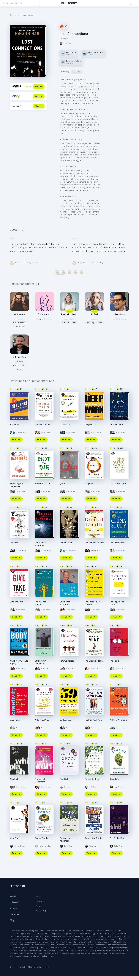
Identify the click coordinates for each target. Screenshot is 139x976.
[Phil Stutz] (113, 630)
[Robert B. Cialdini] (13, 394)
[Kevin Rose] (38, 787)
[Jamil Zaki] (38, 571)
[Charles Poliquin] (61, 728)
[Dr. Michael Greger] (38, 453)
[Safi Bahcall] (63, 394)
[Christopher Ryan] (63, 512)
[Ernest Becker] (88, 512)
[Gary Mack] (13, 808)
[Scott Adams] (13, 669)
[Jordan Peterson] (38, 394)
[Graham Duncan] (111, 669)
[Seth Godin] (61, 669)
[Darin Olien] (113, 748)
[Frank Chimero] (88, 432)
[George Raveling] (11, 787)
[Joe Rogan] (13, 550)
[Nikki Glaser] (88, 728)
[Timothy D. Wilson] (38, 630)
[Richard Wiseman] (63, 689)
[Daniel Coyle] (113, 453)
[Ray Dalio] (113, 728)
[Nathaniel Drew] (63, 491)
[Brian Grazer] (38, 689)
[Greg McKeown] (13, 728)
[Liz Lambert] (63, 609)
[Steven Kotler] (38, 512)
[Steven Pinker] (111, 609)
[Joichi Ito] (13, 752)
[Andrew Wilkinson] (38, 491)
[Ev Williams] (11, 491)
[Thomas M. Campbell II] (113, 512)
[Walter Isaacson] (13, 787)
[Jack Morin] (113, 808)
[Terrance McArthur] (113, 432)
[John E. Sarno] (88, 689)
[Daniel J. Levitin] (88, 630)
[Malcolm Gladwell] (38, 669)
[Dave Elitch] (61, 846)
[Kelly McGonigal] (38, 748)
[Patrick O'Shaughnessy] (11, 728)
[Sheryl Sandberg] (38, 728)
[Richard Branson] (88, 491)
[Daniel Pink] (113, 689)
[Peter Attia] (111, 491)
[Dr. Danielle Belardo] (113, 550)
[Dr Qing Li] (88, 748)
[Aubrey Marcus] (86, 846)
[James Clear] (36, 669)
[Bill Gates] (63, 432)
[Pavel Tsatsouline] (88, 609)
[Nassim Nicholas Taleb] (86, 609)
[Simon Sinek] (61, 491)
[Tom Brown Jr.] (88, 808)
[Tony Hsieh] (61, 609)
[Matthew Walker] (113, 394)
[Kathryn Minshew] (36, 846)
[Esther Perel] (111, 846)
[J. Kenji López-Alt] (63, 748)
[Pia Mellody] (63, 808)
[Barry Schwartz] (88, 571)
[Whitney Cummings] (113, 669)
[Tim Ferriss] (61, 432)
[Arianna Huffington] (86, 491)
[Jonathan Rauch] (113, 571)
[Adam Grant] (88, 453)
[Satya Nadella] (88, 669)
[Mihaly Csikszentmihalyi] (13, 689)
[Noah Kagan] (13, 432)
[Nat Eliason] (38, 432)
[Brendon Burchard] (63, 669)
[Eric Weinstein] (86, 550)
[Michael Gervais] (11, 846)
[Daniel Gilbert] (13, 453)
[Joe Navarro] (13, 630)
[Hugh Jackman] (111, 787)
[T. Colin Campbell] (113, 516)
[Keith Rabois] (86, 669)
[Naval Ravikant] (11, 432)
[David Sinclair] (13, 512)
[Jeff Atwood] (63, 728)
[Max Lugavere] (38, 808)
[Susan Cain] (63, 453)
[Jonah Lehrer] (63, 630)
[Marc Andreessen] (38, 550)
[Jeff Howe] (13, 748)
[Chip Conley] (63, 571)
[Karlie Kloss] (36, 728)
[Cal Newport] (88, 394)
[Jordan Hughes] (36, 491)
